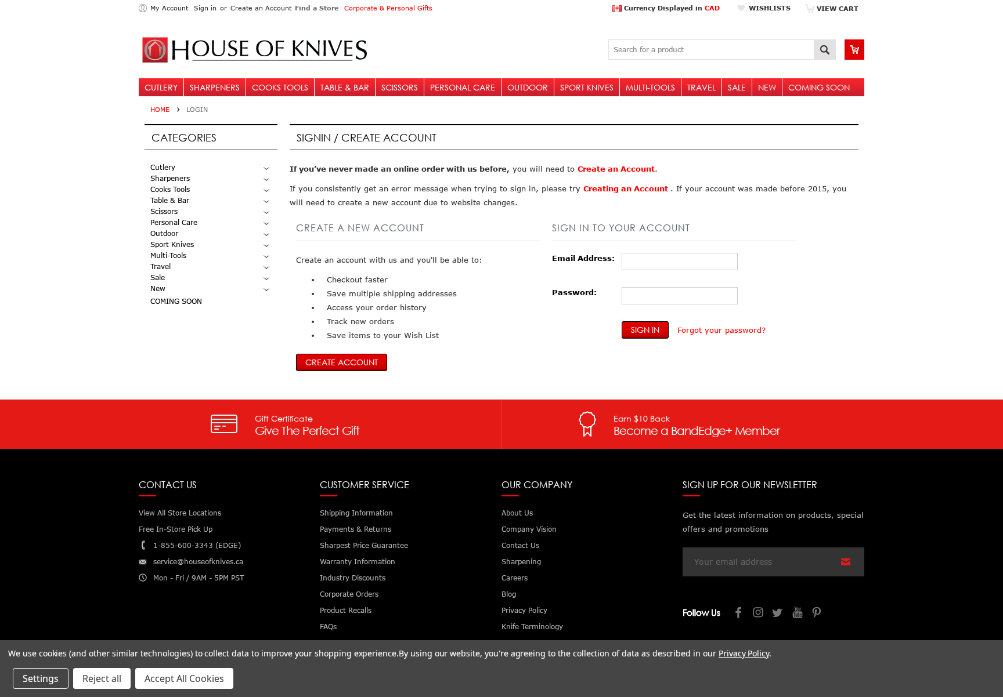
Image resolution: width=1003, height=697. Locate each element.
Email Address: (583, 258)
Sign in (205, 8)
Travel (701, 87)
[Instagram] (758, 614)
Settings (41, 678)
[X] (778, 614)
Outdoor (527, 87)
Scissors (399, 87)
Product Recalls (345, 610)
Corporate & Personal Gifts (388, 8)
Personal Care (462, 87)
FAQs (328, 626)
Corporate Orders (349, 594)
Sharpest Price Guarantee (364, 545)
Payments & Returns (355, 529)
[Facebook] (739, 614)
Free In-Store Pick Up (175, 529)
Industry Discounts (352, 577)
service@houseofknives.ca (198, 561)
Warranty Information (357, 561)
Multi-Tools (650, 87)
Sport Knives (587, 87)
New (767, 87)
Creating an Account (626, 188)
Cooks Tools (280, 87)
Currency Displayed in (671, 8)
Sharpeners (215, 87)
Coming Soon (819, 87)
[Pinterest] (818, 614)
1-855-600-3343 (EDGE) (197, 545)
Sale (737, 87)
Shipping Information (356, 513)
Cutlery (161, 87)
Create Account (341, 362)
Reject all (101, 678)
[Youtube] (798, 614)
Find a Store (316, 8)
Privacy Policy (744, 653)
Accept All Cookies (184, 678)
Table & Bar (344, 87)
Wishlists (770, 8)
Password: (574, 292)
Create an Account (260, 8)
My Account (169, 8)
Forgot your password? (721, 330)
